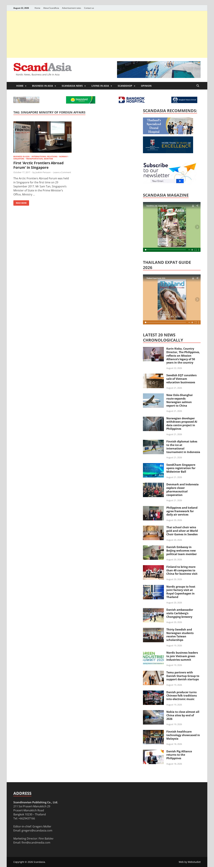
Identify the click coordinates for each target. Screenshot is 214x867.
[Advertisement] (107, 34)
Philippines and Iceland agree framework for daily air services (181, 511)
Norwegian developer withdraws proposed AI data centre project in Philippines (181, 423)
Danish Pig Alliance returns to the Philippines (179, 755)
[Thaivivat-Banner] (80, 102)
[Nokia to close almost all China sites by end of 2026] (153, 712)
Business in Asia (42, 85)
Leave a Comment (62, 172)
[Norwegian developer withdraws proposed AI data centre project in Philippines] (153, 419)
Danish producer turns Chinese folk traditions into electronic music (181, 695)
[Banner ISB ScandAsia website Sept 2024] (159, 77)
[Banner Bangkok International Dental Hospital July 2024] (168, 133)
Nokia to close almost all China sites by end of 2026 (182, 715)
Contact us (89, 8)
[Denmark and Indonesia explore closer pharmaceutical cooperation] (153, 485)
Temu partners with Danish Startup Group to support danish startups (182, 676)
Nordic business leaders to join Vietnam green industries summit (182, 656)
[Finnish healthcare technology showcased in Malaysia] (153, 732)
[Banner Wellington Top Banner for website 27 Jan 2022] (26, 102)
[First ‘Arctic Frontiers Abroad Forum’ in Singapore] (42, 137)
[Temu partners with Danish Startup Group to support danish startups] (153, 673)
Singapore (18, 158)
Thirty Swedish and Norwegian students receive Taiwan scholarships (180, 635)
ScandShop (125, 85)
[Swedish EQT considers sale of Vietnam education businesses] (153, 375)
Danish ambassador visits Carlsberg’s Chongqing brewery (179, 613)
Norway (63, 156)
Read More (20, 202)
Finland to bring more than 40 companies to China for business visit (181, 570)
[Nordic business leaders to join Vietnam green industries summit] (153, 653)
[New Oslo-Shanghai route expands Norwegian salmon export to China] (153, 395)
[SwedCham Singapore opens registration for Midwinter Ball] (153, 465)
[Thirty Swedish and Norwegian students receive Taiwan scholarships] (153, 630)
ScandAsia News (72, 85)
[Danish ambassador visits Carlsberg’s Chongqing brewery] (153, 610)
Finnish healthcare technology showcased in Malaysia (183, 735)
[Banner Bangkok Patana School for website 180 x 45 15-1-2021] (184, 102)
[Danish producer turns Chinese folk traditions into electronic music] (153, 692)
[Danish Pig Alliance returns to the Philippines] (153, 752)
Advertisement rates (71, 8)
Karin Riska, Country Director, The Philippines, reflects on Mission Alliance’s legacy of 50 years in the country (183, 355)
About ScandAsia (51, 8)
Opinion (146, 85)
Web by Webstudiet (190, 861)
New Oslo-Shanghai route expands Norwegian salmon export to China (179, 400)
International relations (44, 156)
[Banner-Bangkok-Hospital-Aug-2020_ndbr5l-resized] (132, 102)
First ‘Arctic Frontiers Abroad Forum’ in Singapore (38, 165)
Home (37, 8)
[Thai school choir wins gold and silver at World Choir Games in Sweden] (153, 527)
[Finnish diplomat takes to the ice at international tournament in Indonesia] (153, 442)
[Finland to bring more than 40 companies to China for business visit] (153, 567)
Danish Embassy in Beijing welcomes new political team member (181, 550)
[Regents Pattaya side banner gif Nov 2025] (168, 152)
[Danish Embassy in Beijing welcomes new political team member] (153, 547)
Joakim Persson (43, 172)
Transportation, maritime (39, 158)
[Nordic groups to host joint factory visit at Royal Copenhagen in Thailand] (153, 587)
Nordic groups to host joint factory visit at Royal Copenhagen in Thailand (180, 592)
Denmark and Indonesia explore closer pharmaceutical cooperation (182, 490)
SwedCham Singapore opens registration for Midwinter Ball (180, 468)
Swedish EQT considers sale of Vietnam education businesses (181, 378)
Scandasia (39, 861)
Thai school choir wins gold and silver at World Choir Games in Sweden (182, 530)
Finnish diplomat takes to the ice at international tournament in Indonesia (183, 447)
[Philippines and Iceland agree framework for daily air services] (153, 508)
